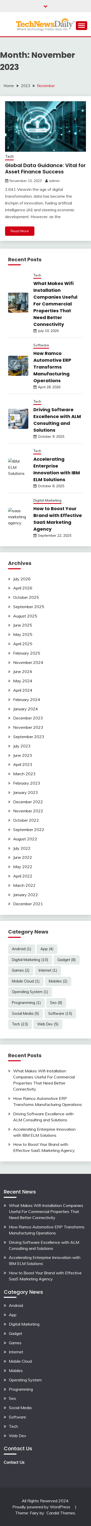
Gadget (66, 960)
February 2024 (26, 699)
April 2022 (22, 875)
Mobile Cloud (26, 981)
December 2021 (28, 903)
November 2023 (28, 727)
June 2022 (22, 857)
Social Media (25, 1013)
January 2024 (25, 708)
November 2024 (28, 662)
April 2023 (22, 764)
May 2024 (22, 680)
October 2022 (26, 820)
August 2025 (25, 615)
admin (54, 180)
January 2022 (25, 894)
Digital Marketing (47, 500)
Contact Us (14, 1462)
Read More (20, 231)
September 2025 (28, 606)
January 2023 (25, 792)
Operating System (30, 992)
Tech (9, 156)
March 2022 (24, 885)
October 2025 (26, 597)
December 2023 (28, 717)
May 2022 (22, 866)
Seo (56, 1002)
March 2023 (24, 773)
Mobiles (58, 981)
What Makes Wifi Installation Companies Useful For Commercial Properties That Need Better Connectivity (55, 303)
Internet (48, 970)
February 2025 (26, 653)
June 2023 (22, 755)
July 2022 (22, 848)
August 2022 (25, 838)
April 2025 (22, 643)
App (47, 949)
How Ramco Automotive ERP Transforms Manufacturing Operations (52, 367)
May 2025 (22, 634)
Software (41, 345)
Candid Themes (61, 1512)
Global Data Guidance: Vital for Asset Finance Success (45, 168)
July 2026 (22, 578)
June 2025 (22, 625)
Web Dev (48, 1024)
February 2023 (26, 783)
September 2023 (28, 736)
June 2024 (22, 671)
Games (21, 970)
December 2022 (28, 801)
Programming (26, 1002)
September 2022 (28, 829)
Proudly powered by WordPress (41, 1506)
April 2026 (22, 587)
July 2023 (22, 745)
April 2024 (22, 690)
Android (21, 949)
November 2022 (28, 810)
